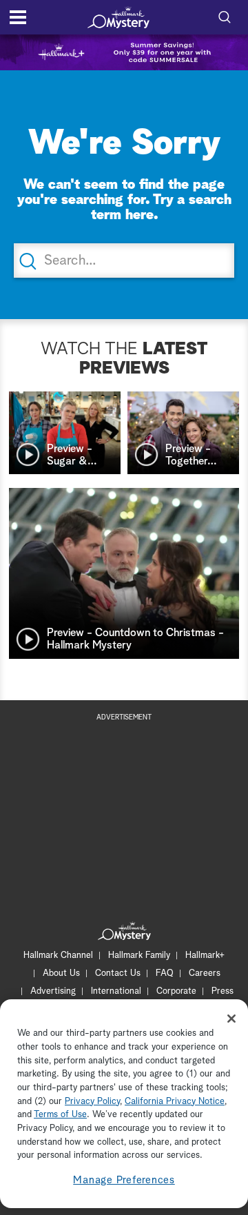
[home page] (118, 17)
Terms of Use (60, 1114)
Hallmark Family (139, 955)
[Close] (231, 1018)
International (116, 991)
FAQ (165, 973)
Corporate (176, 991)
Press (222, 991)
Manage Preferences (124, 1180)
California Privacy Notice (175, 1101)
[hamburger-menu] (18, 17)
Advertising (53, 991)
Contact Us (118, 973)
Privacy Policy (92, 1101)
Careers (204, 973)
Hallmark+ (205, 955)
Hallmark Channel (58, 955)
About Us (61, 973)
